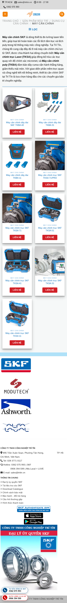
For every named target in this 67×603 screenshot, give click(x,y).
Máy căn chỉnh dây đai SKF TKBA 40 (17, 123)
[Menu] (5, 14)
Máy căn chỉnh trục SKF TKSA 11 (17, 334)
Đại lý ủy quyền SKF (12, 482)
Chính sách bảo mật (12, 492)
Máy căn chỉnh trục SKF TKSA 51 (50, 229)
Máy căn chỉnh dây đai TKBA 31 (50, 123)
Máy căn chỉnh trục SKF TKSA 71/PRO (50, 176)
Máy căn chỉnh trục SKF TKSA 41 (17, 282)
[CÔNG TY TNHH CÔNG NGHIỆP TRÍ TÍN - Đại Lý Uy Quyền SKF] (33, 14)
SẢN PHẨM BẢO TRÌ (35, 21)
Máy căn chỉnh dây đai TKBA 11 (17, 176)
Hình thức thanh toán (12, 503)
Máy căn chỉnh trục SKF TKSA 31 (50, 282)
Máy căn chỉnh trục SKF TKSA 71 (17, 229)
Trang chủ (10, 21)
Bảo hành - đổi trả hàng (14, 496)
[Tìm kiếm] (61, 14)
